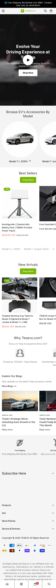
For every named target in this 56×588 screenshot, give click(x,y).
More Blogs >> (9, 386)
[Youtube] (21, 496)
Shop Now (28, 72)
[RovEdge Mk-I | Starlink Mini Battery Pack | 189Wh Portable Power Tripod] (19, 203)
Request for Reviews (12, 551)
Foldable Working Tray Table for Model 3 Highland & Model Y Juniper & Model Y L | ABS (17, 319)
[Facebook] (5, 496)
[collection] (21, 584)
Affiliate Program (10, 538)
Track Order (8, 542)
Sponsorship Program (12, 556)
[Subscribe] (51, 490)
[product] (7, 584)
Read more (7, 429)
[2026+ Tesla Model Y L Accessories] (20, 139)
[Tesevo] (28, 11)
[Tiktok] (28, 496)
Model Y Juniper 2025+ (37, 249)
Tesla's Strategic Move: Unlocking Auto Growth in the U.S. (18, 422)
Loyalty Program (10, 547)
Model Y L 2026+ (20, 161)
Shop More (28, 180)
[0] (51, 11)
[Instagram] (13, 496)
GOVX (5, 533)
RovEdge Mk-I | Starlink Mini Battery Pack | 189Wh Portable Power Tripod (17, 227)
